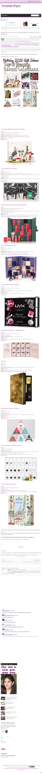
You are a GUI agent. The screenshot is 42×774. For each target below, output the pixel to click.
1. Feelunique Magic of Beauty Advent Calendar (13, 129)
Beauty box (16, 552)
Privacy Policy (37, 765)
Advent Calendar (7, 552)
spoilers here (37, 45)
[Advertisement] (21, 118)
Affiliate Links (21, 546)
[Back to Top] (41, 772)
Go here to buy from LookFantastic (10, 216)
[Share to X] (33, 36)
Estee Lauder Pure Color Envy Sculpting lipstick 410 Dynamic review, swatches (11, 698)
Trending (6, 664)
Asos (12, 552)
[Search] (40, 15)
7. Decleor (3, 361)
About (2, 664)
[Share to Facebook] (31, 36)
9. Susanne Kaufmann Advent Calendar (11, 445)
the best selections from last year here (24, 41)
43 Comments (3, 550)
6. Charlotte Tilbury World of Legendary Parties (13, 330)
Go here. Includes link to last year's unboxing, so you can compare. (15, 136)
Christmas (28, 552)
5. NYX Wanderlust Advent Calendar (10, 284)
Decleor (32, 552)
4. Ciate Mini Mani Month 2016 (8, 245)
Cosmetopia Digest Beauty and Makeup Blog (19, 765)
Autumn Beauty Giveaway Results (8, 561)
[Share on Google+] (35, 36)
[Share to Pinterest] (40, 36)
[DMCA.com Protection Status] (31, 767)
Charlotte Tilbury (22, 552)
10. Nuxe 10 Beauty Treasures (8, 484)
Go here (5, 294)
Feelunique (36, 552)
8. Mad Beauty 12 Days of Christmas (10, 408)
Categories (4, 15)
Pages (3, 1)
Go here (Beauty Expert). (7, 371)
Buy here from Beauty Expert (23, 216)
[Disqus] (21, 593)
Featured (10, 664)
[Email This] (38, 36)
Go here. (4, 139)
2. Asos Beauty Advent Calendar (9, 168)
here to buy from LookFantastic (11, 254)
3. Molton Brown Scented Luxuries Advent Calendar (14, 205)
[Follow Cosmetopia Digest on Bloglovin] (4, 754)
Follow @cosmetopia (4, 756)
